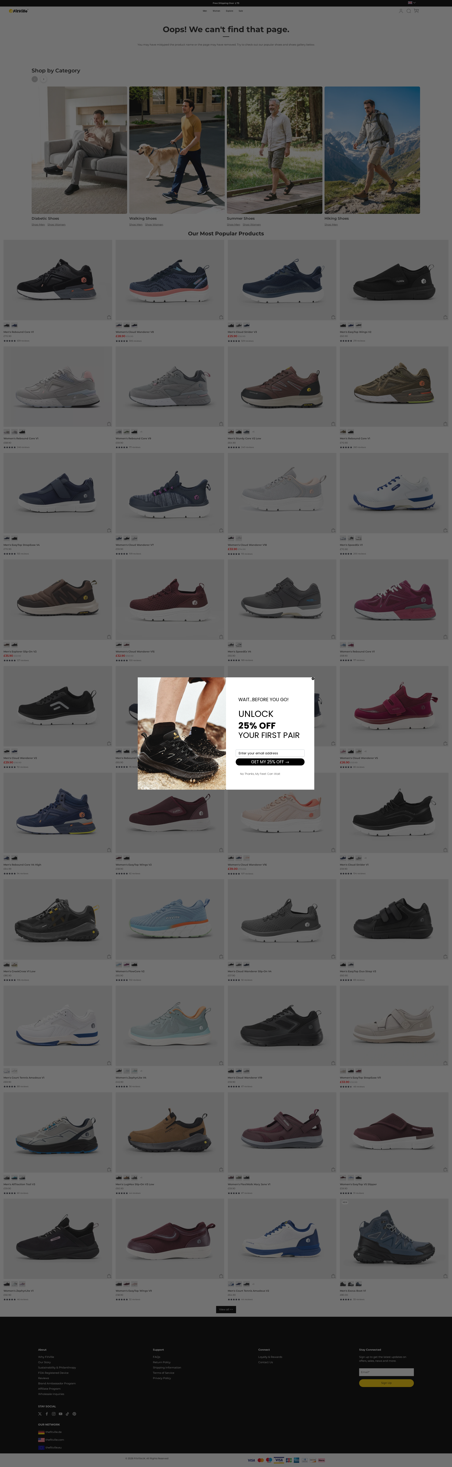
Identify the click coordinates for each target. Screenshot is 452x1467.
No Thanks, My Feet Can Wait (260, 773)
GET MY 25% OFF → (270, 762)
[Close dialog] (313, 678)
